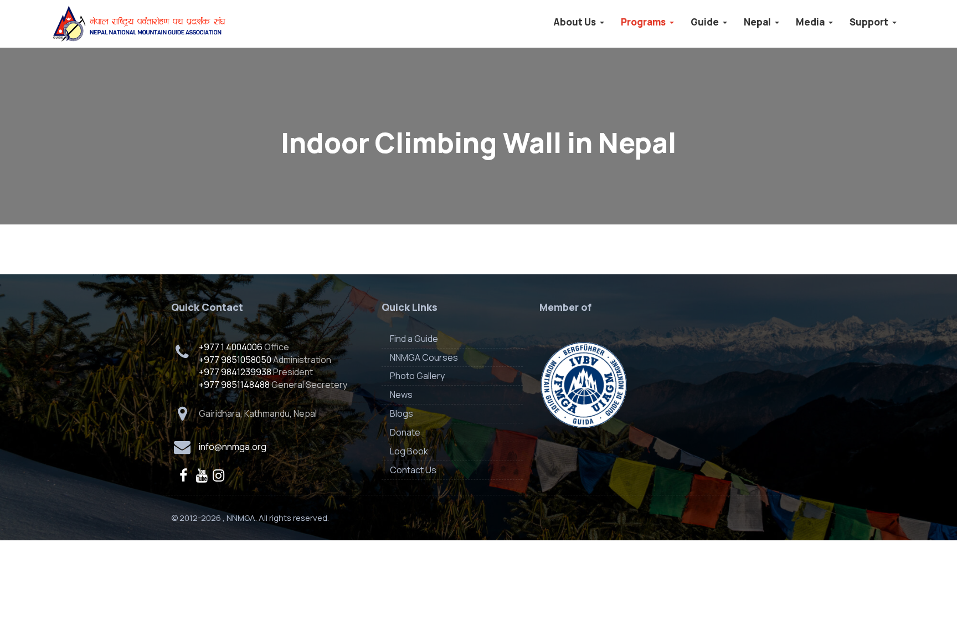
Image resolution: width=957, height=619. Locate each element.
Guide (706, 22)
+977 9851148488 (234, 384)
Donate (405, 432)
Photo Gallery (417, 376)
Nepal (758, 22)
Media (811, 22)
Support (870, 22)
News (401, 394)
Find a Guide (414, 338)
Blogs (401, 413)
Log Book (409, 451)
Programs (644, 22)
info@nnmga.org (232, 447)
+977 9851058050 (235, 360)
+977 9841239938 (235, 372)
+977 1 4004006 (231, 347)
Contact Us (413, 470)
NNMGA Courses (424, 357)
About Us (575, 22)
